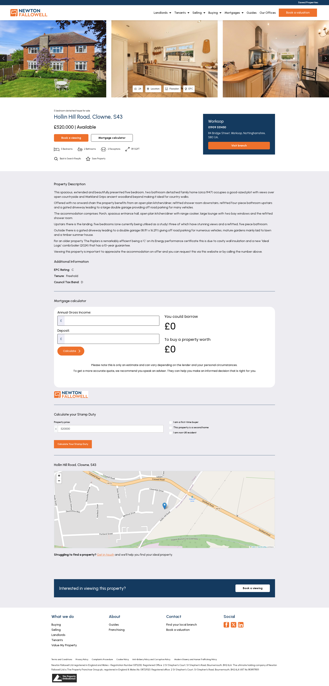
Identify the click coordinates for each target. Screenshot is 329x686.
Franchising (117, 630)
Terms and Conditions (61, 659)
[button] (325, 58)
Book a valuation (178, 630)
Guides (252, 12)
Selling (197, 12)
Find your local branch (181, 624)
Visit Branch (239, 145)
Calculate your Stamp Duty (73, 444)
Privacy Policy (82, 659)
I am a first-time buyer (185, 422)
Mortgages (232, 12)
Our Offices (268, 12)
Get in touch (105, 555)
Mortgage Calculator (111, 137)
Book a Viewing (71, 137)
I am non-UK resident (185, 432)
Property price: (62, 422)
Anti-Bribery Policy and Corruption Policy (151, 659)
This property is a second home (191, 427)
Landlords (161, 12)
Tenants (180, 12)
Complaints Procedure (102, 659)
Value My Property (64, 645)
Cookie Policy (122, 659)
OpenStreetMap (262, 547)
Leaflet (253, 547)
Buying (213, 12)
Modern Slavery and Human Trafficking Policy (195, 659)
